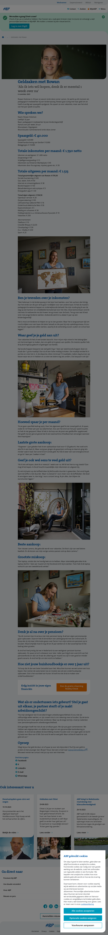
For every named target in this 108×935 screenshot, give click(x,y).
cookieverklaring (87, 904)
